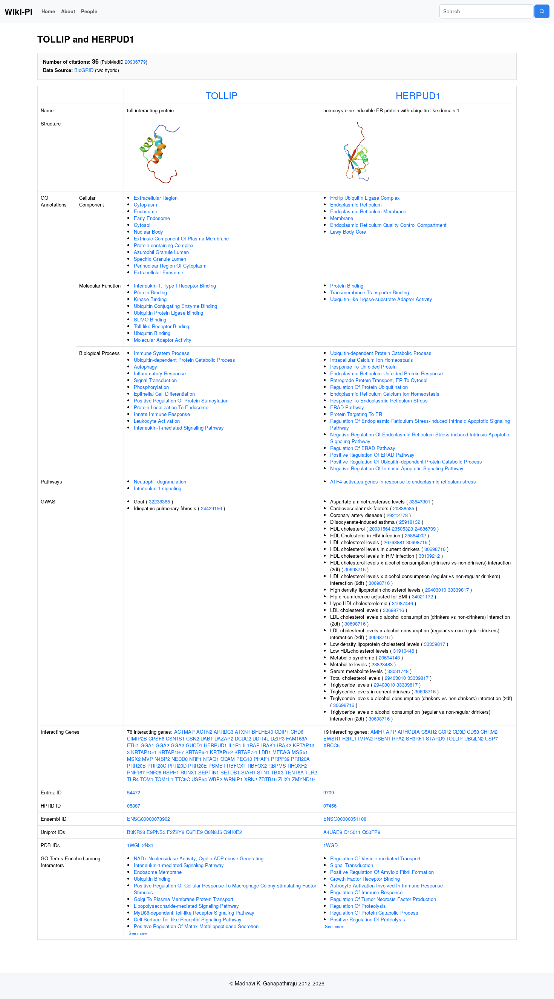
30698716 (416, 542)
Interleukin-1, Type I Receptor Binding (175, 285)
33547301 (419, 501)
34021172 (422, 596)
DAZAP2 (223, 738)
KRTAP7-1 (245, 752)
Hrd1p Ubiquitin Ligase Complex (365, 197)
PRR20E (197, 765)
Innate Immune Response (162, 414)
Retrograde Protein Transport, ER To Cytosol (378, 380)
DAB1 (206, 738)
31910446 (403, 650)
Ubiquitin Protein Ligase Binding (168, 312)
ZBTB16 (268, 779)
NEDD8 (179, 758)
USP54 (199, 779)
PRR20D (177, 765)
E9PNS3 (156, 831)
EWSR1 (332, 738)
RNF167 (136, 772)
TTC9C (182, 779)
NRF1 (195, 758)
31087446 (402, 603)
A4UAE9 (332, 831)
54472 (133, 792)
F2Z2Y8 (175, 831)
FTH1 (133, 745)
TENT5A (294, 772)
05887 (133, 805)
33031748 (398, 671)
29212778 (397, 515)
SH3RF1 (415, 738)
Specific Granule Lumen (160, 258)
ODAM (227, 758)
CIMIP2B (137, 738)
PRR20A (300, 758)
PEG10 (244, 758)
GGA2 (162, 745)
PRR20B (136, 765)
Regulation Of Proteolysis (358, 905)
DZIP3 (278, 738)
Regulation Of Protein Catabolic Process (374, 912)
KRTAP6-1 (196, 752)
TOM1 (146, 779)
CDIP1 (282, 731)
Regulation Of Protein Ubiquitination (369, 386)
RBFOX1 (236, 765)
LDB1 (265, 752)
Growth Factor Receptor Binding (365, 878)
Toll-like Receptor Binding (161, 326)
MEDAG (281, 752)
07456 (330, 805)
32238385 (159, 501)
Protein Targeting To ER (356, 414)
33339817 (458, 589)
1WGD (330, 845)
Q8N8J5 (213, 831)
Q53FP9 (371, 831)
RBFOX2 (257, 765)
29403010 (435, 589)
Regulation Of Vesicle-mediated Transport (375, 858)
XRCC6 (331, 745)
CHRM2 (489, 731)
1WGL (134, 845)
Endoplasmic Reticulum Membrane (368, 211)
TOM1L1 (164, 779)
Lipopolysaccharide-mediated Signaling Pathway (186, 905)
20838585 (403, 508)
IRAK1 (268, 745)
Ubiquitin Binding (152, 333)
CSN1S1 (175, 738)
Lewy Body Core (348, 231)
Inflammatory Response (160, 373)
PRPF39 (280, 758)
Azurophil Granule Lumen (161, 251)
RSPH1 (171, 772)
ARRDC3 (223, 731)
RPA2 (398, 738)
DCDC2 (243, 738)
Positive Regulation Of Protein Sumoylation (181, 400)
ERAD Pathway (347, 407)
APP (391, 731)
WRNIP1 (233, 779)
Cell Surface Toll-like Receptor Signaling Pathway (188, 919)
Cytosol (142, 224)
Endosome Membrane (158, 871)
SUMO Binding (150, 319)
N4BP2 (162, 758)
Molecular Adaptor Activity (162, 339)
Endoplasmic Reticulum (356, 204)
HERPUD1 (418, 95)
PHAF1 (261, 758)
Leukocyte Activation (157, 420)
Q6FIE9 (194, 831)
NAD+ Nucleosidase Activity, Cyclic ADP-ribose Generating (198, 858)
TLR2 (311, 772)
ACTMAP (184, 731)
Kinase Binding (150, 299)
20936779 (135, 61)
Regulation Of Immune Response (366, 892)
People (89, 11)
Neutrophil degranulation (160, 481)
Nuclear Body (148, 231)
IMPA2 (365, 738)
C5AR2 (429, 731)
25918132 (409, 521)
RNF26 (153, 772)
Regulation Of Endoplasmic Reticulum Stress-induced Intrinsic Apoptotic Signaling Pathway (420, 424)
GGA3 (177, 745)
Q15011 (352, 831)
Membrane (341, 218)
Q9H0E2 (232, 831)
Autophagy (145, 366)
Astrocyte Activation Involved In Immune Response (386, 885)
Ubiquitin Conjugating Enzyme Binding (175, 305)
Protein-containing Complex (164, 245)
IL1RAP (251, 745)
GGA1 (147, 745)
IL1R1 (234, 745)
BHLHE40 (262, 731)
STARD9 (435, 738)
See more (138, 933)
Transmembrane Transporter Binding (369, 292)
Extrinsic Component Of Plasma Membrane (181, 238)
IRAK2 (284, 745)
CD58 (473, 731)
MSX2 (134, 758)
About (68, 11)
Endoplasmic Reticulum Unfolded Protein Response (386, 373)
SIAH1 (248, 772)
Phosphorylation (151, 386)
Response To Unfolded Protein (363, 366)
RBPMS (277, 765)
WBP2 (215, 779)
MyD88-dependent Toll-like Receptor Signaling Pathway (194, 912)
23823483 (382, 664)
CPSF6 (156, 738)
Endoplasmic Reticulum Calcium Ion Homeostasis (384, 393)
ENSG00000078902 (148, 818)
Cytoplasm (145, 204)
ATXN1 (242, 731)
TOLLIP (222, 95)
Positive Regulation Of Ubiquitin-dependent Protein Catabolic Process (406, 461)
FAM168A (297, 738)
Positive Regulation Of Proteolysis (367, 919)
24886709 (425, 528)
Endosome (145, 211)
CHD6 (297, 731)
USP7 (491, 738)
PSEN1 (382, 738)
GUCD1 (194, 745)
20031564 (379, 528)
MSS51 (300, 752)
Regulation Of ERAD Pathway (362, 447)
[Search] (541, 11)
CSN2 (192, 738)
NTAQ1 (211, 758)
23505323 (402, 528)
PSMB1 (216, 765)
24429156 (211, 508)
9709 (328, 792)
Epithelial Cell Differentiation (164, 393)
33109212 (429, 555)
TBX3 (277, 772)
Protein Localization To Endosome (171, 407)
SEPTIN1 (208, 772)
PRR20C (156, 765)
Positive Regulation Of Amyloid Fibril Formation (382, 871)
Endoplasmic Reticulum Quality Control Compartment (388, 224)
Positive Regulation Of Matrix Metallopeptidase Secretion (196, 926)
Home (48, 11)
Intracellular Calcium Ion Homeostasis (371, 359)
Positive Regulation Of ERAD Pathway (372, 454)
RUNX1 (189, 772)
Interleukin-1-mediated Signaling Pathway (179, 427)
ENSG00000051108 (344, 818)
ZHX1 (284, 779)
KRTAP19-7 (171, 752)
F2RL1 (349, 738)
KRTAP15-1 (144, 752)
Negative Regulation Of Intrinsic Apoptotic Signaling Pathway (397, 468)
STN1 (263, 772)
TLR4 (133, 779)
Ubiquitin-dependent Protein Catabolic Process (184, 359)
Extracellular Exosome (158, 272)
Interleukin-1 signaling (157, 488)
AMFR (377, 731)
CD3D (459, 731)
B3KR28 (136, 831)
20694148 (389, 657)
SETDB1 (230, 772)
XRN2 (250, 779)
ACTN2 (204, 731)
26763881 (394, 542)
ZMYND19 (303, 779)
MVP (147, 758)
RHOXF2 (297, 765)
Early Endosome (152, 218)
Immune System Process (162, 352)
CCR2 (444, 731)
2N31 (147, 845)
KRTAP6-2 (221, 752)
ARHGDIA (409, 731)
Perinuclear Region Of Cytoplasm (170, 265)
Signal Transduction (155, 380)
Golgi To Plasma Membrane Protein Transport (183, 899)
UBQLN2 (474, 738)
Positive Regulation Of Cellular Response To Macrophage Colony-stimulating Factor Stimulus (225, 889)
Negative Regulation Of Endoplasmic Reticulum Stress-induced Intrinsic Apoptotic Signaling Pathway (419, 438)
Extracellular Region (156, 197)
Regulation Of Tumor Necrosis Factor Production (383, 899)
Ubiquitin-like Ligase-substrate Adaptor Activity (381, 299)
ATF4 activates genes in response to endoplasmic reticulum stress (403, 481)
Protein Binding (150, 292)
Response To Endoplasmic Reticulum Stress (379, 400)
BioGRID (83, 69)
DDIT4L (261, 738)
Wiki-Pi (18, 11)
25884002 (415, 535)
